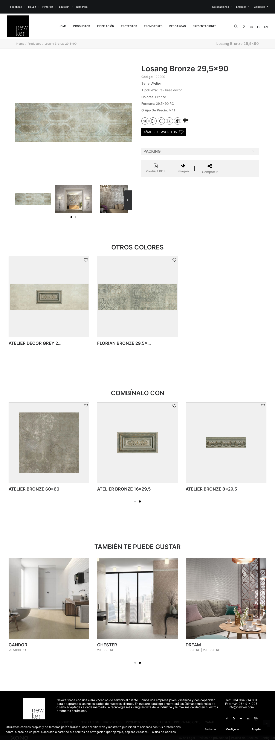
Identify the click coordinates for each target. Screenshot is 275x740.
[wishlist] (244, 26)
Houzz (32, 6)
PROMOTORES (153, 26)
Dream (193, 644)
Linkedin (64, 6)
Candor (18, 644)
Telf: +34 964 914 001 (241, 700)
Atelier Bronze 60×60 (34, 489)
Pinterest (47, 6)
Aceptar (256, 729)
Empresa (241, 6)
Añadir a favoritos (160, 132)
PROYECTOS (129, 26)
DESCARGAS (177, 26)
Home (20, 43)
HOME (62, 26)
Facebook (16, 6)
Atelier (156, 83)
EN (266, 27)
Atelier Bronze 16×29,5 (124, 489)
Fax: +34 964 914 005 (241, 703)
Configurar (232, 729)
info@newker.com (241, 707)
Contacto (259, 6)
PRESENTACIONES (204, 26)
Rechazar (210, 729)
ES (251, 27)
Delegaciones (220, 6)
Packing (152, 151)
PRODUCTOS (81, 26)
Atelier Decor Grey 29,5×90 (41, 343)
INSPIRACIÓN (105, 26)
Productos (34, 43)
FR (258, 27)
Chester (107, 644)
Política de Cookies (163, 731)
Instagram (81, 6)
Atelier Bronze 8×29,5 (211, 489)
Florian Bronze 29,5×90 (125, 343)
